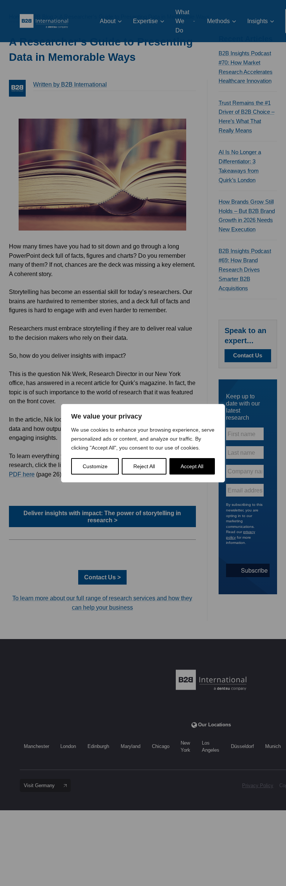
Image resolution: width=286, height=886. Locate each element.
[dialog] (143, 443)
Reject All (144, 466)
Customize (95, 466)
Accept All (192, 466)
